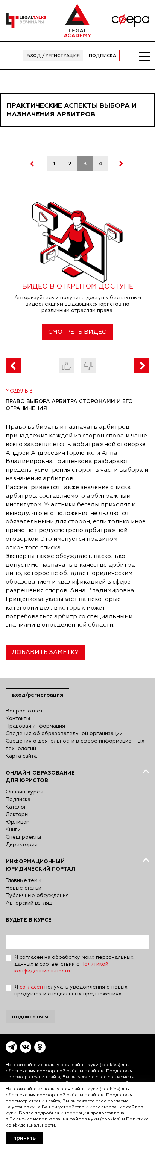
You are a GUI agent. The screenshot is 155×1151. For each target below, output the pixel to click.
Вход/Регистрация (37, 695)
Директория (22, 844)
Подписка (102, 55)
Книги (13, 829)
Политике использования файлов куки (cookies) (65, 1119)
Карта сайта (21, 756)
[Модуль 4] (141, 365)
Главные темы (23, 880)
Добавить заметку (45, 653)
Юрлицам (18, 822)
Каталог (16, 807)
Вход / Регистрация (53, 55)
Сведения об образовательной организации (64, 733)
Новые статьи (23, 888)
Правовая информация (35, 726)
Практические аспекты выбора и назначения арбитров (72, 110)
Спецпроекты (23, 837)
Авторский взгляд (29, 903)
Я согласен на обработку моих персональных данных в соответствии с (74, 964)
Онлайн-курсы (24, 792)
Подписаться (30, 1016)
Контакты (18, 718)
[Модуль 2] (13, 365)
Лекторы (17, 814)
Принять (24, 1138)
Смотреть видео (77, 332)
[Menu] (144, 56)
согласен (31, 987)
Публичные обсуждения (37, 895)
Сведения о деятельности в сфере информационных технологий (75, 744)
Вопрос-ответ (24, 711)
